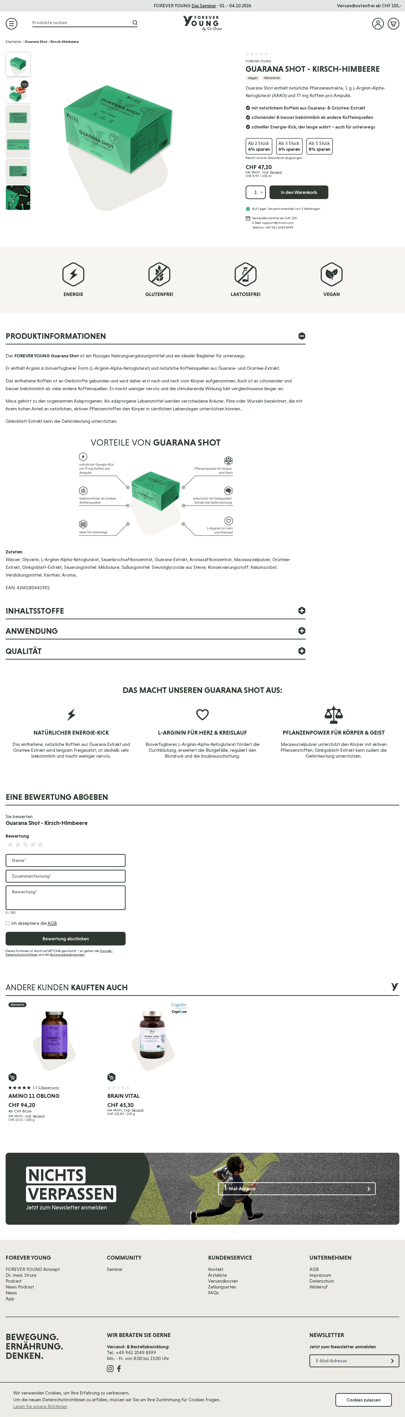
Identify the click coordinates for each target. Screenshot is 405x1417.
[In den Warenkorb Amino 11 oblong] (12, 1077)
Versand (276, 172)
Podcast (14, 1281)
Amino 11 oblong (34, 1095)
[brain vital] (153, 1037)
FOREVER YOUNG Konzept (33, 1269)
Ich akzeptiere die (34, 923)
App (10, 1298)
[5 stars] (40, 844)
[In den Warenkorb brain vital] (111, 1077)
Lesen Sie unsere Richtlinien (40, 1406)
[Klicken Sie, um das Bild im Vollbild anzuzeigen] (136, 134)
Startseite (13, 41)
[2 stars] (18, 844)
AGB (52, 923)
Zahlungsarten (222, 1287)
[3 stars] (25, 844)
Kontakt (215, 1269)
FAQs (213, 1293)
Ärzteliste (217, 1275)
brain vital (123, 1095)
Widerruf (318, 1287)
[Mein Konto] (378, 23)
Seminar (115, 1269)
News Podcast (20, 1287)
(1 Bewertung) (48, 1087)
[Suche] (135, 23)
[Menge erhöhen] (261, 192)
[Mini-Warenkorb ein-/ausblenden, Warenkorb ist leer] (393, 23)
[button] (257, 54)
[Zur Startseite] (202, 23)
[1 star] (10, 844)
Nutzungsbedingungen (67, 954)
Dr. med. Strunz (21, 1275)
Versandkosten (223, 1281)
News (11, 1293)
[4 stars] (33, 844)
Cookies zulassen (364, 1400)
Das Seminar (203, 5)
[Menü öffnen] (11, 24)
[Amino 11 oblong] (54, 1037)
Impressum (320, 1275)
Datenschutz (321, 1281)
